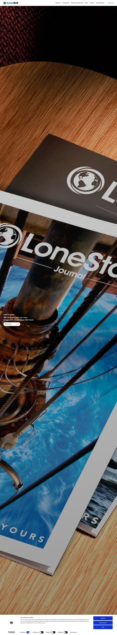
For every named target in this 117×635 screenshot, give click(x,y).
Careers (92, 2)
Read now (8, 324)
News (86, 2)
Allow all (103, 618)
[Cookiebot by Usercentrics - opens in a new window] (11, 632)
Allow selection (103, 622)
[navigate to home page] (10, 3)
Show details (73, 632)
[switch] (42, 632)
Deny (103, 627)
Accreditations (100, 2)
